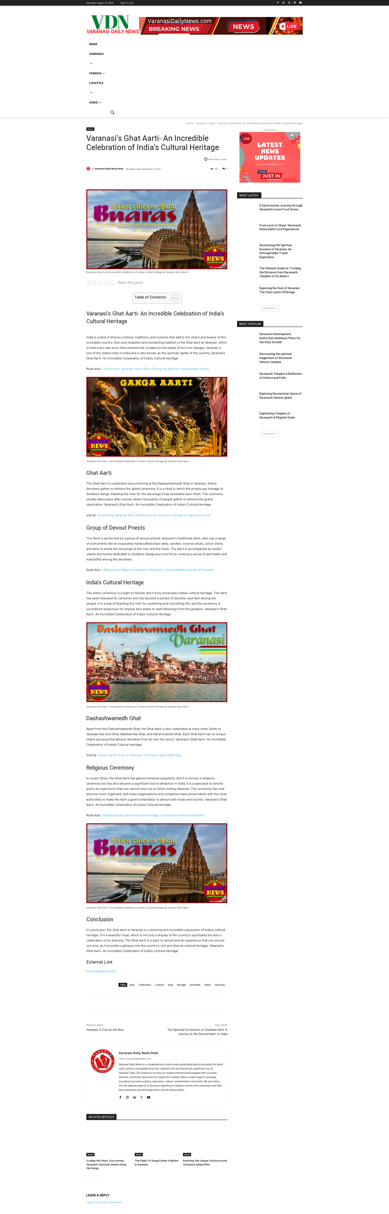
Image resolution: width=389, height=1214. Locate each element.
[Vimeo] (294, 3)
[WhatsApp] (142, 179)
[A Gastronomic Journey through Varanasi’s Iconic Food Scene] (247, 210)
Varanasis (220, 984)
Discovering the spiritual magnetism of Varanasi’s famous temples (275, 357)
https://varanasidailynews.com (135, 1058)
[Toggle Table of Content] (172, 298)
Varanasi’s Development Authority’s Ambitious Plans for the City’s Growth (280, 338)
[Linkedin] (134, 1096)
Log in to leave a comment (103, 1202)
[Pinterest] (133, 179)
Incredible (195, 984)
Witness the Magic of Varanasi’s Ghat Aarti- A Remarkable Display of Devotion (158, 570)
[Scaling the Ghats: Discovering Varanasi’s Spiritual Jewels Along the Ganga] (108, 1140)
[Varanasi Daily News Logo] (112, 24)
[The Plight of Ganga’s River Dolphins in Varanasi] (157, 1140)
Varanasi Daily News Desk (109, 168)
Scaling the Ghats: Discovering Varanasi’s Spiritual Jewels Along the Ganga (106, 1164)
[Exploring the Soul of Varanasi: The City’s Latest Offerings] (247, 293)
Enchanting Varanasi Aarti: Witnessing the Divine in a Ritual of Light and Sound (154, 515)
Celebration (145, 984)
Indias (207, 984)
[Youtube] (300, 3)
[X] (124, 179)
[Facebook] (114, 179)
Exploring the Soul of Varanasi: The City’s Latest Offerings (139, 755)
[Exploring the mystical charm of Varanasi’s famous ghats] (247, 399)
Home (190, 123)
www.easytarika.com (101, 971)
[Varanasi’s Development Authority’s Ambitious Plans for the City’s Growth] (247, 339)
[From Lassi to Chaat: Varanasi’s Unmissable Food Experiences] (247, 230)
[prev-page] (88, 1178)
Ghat (170, 984)
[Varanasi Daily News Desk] (89, 169)
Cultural (159, 984)
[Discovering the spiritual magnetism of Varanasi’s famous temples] (247, 359)
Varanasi (201, 123)
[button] (112, 112)
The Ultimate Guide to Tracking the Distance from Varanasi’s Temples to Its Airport (280, 272)
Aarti (132, 984)
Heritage (181, 984)
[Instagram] (127, 1096)
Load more (268, 308)
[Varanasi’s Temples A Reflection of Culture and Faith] (247, 379)
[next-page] (95, 1178)
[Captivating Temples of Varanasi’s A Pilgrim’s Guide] (247, 418)
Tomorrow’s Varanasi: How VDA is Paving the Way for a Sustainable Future (156, 369)
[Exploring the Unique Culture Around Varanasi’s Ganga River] (205, 1140)
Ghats (212, 123)
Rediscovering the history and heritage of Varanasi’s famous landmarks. (154, 815)
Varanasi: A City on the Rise (105, 1030)
